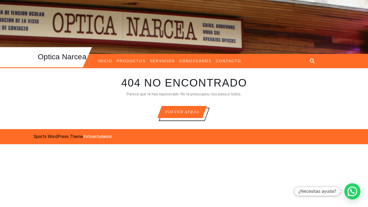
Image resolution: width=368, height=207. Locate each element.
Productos (131, 61)
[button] (352, 191)
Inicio (105, 61)
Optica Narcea (62, 57)
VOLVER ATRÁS (185, 114)
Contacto (228, 61)
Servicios (162, 61)
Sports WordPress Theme (58, 136)
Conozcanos (195, 61)
